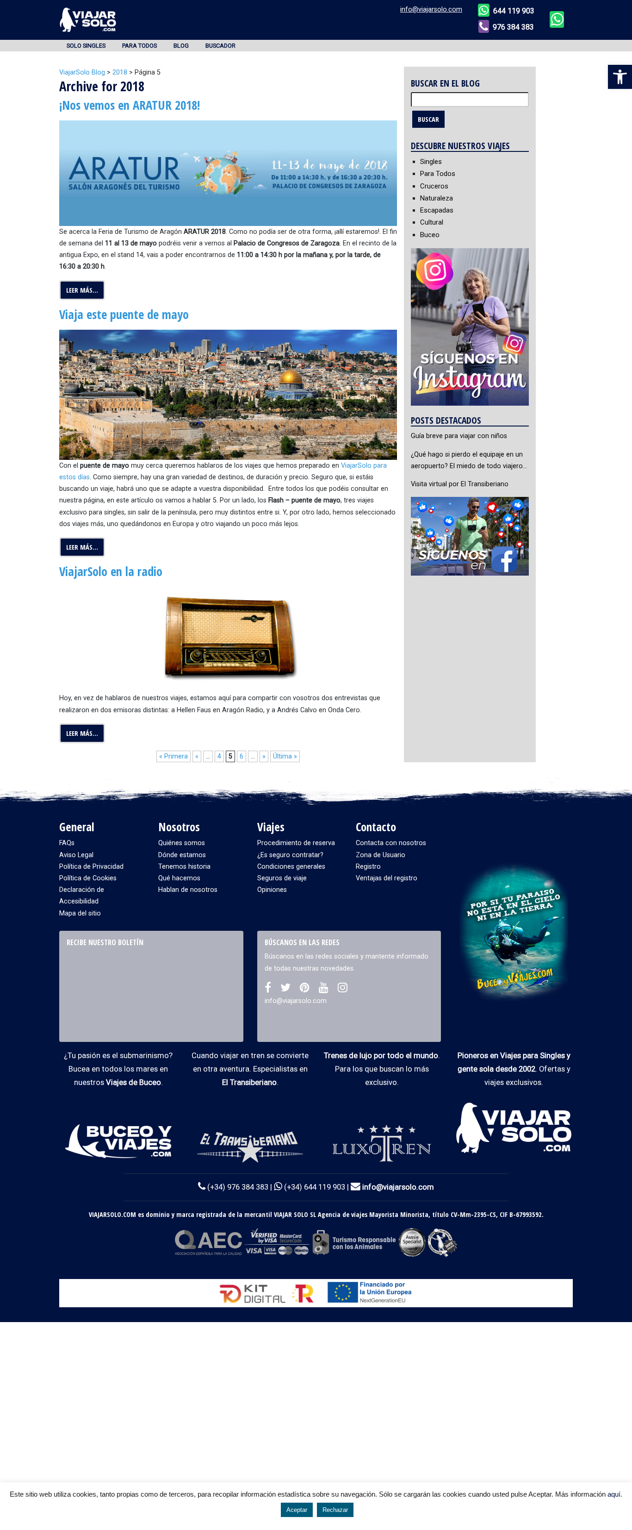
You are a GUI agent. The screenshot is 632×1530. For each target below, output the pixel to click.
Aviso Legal (76, 855)
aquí (613, 1494)
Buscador (220, 45)
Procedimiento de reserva (296, 843)
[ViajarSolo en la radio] (228, 639)
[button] (620, 77)
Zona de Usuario (380, 855)
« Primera (173, 756)
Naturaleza (436, 198)
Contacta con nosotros (391, 843)
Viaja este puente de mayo (124, 314)
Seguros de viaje (282, 878)
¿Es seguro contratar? (290, 855)
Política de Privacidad (91, 867)
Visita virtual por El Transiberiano (459, 484)
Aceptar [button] (296, 1509)
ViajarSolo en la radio (110, 571)
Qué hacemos (179, 878)
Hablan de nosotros (187, 890)
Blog (181, 45)
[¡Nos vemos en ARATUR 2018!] (228, 173)
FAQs (66, 843)
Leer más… (82, 290)
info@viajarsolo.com (431, 9)
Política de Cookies (88, 878)
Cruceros (434, 186)
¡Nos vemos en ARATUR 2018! (129, 105)
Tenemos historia (184, 867)
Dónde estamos (182, 855)
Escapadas (436, 210)
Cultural (431, 222)
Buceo (430, 235)
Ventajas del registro (386, 878)
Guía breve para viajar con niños (459, 436)
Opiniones (272, 890)
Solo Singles (86, 45)
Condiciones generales (291, 867)
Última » (285, 756)
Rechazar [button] (335, 1509)
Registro (368, 867)
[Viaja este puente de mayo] (228, 394)
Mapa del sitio (80, 913)
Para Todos (139, 45)
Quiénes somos (181, 843)
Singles (431, 161)
